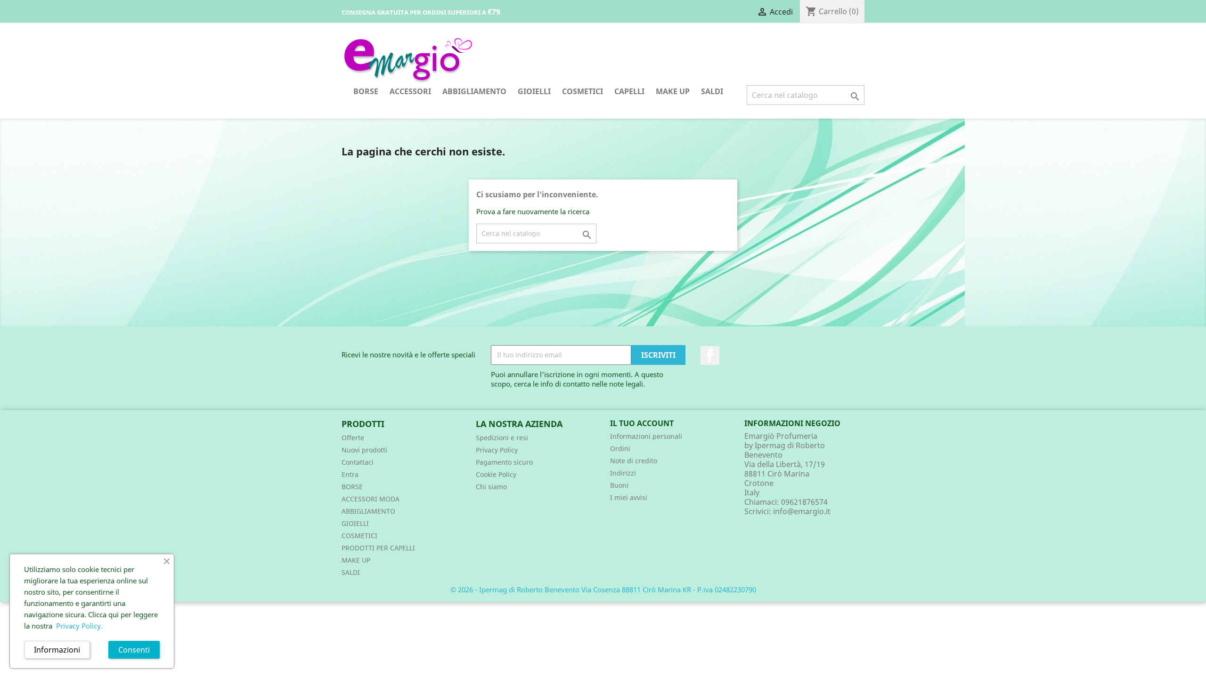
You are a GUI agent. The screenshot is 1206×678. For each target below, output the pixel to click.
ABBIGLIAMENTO (474, 91)
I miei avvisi (628, 497)
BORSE (365, 91)
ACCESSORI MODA (370, 498)
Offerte (353, 437)
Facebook (710, 355)
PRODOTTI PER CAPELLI (378, 547)
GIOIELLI (534, 91)
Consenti (134, 650)
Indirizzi (623, 472)
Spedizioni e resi (502, 437)
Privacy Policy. (79, 625)
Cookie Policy (496, 474)
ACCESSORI (410, 91)
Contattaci (358, 462)
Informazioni (57, 650)
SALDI (712, 91)
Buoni (619, 485)
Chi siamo (491, 486)
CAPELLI (629, 91)
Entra (350, 474)
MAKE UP (673, 91)
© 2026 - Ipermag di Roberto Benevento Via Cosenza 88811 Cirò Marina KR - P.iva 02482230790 (603, 589)
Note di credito (633, 460)
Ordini (620, 448)
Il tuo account (642, 423)
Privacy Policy (497, 449)
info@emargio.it (802, 511)
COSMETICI (582, 91)
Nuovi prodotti (364, 449)
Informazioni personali (646, 436)
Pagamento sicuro (504, 462)
